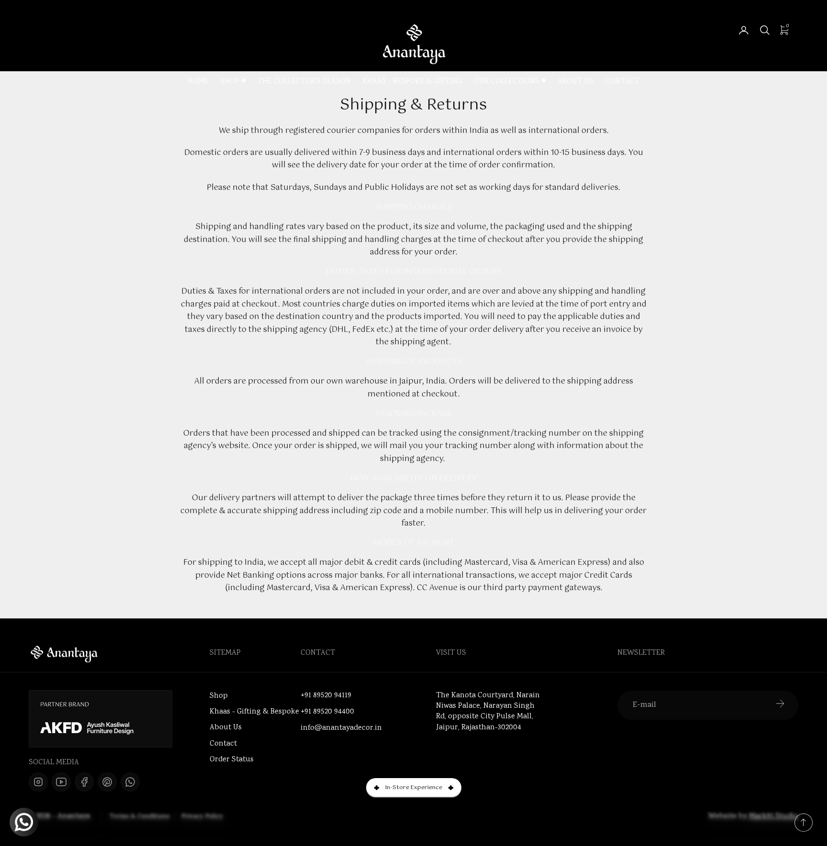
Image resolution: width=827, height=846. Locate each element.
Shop (229, 82)
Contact (622, 82)
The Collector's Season (304, 82)
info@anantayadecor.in (341, 728)
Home (198, 82)
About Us (575, 82)
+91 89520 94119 (326, 696)
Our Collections (506, 82)
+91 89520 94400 (327, 712)
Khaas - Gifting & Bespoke (254, 711)
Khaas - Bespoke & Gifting (412, 82)
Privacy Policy (202, 817)
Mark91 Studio (773, 816)
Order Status (232, 759)
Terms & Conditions (139, 817)
